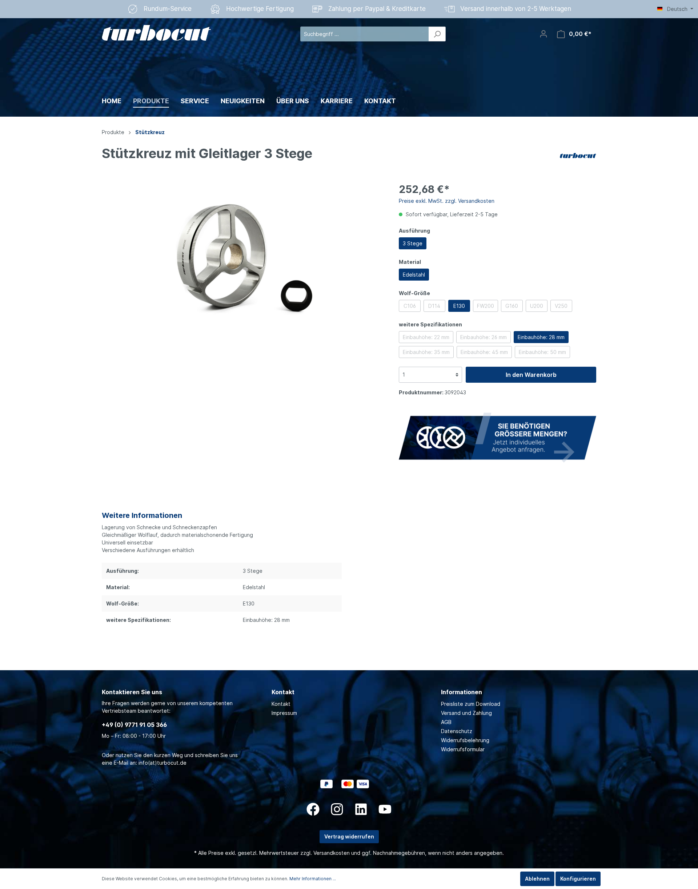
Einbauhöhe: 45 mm (484, 352)
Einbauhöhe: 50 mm (542, 352)
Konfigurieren (578, 879)
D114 (434, 306)
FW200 (485, 306)
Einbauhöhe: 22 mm (426, 337)
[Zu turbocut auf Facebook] (313, 809)
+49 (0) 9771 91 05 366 (134, 724)
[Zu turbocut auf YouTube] (385, 809)
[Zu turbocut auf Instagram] (337, 809)
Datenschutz (456, 731)
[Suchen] (437, 34)
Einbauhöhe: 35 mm (426, 352)
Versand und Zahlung (466, 713)
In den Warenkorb (531, 374)
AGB (446, 722)
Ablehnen (537, 879)
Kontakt (281, 704)
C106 (410, 306)
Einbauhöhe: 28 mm (541, 337)
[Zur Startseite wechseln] (156, 33)
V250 (561, 306)
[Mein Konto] (543, 34)
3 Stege (412, 243)
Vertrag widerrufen (349, 836)
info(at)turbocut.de (162, 763)
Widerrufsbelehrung (465, 740)
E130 (459, 306)
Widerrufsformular (463, 749)
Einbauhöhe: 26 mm (483, 337)
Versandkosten (331, 853)
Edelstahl (414, 274)
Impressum (284, 713)
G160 (511, 306)
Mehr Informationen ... (312, 878)
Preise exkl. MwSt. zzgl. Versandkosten (446, 201)
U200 (536, 306)
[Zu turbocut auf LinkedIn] (361, 809)
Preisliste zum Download (470, 704)
